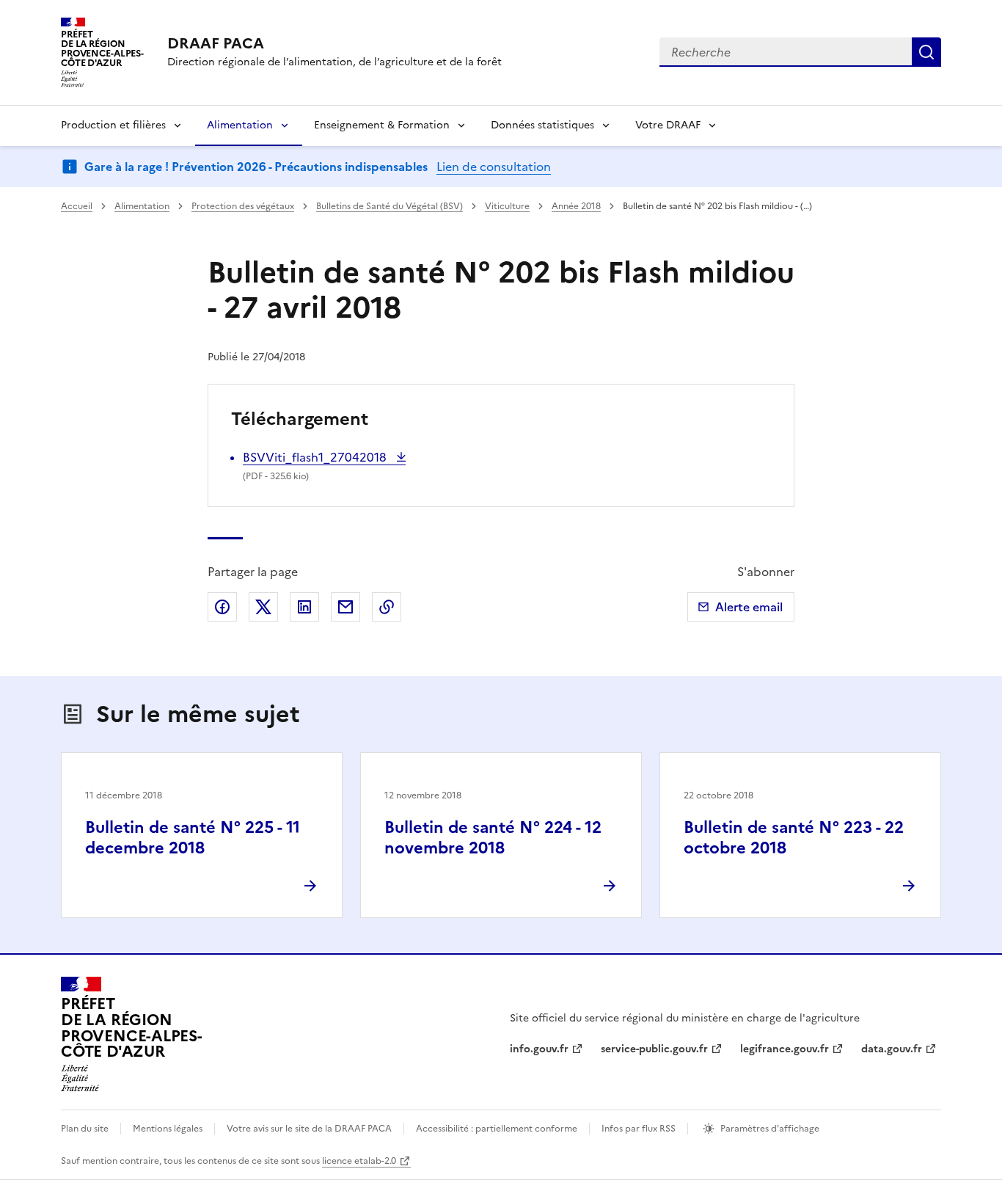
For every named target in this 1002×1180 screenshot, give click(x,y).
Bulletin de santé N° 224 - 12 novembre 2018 (492, 837)
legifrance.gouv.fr (784, 1049)
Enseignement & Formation (382, 125)
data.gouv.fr (891, 1049)
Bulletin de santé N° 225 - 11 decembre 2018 (192, 837)
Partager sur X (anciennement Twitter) (263, 607)
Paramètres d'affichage (769, 1128)
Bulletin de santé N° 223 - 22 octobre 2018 (794, 837)
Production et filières (113, 125)
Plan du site (85, 1128)
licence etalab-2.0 (359, 1161)
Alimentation (240, 125)
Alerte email (749, 607)
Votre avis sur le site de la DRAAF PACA (309, 1128)
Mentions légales (167, 1128)
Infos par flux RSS (638, 1128)
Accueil (76, 206)
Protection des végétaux (242, 206)
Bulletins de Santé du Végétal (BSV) (389, 206)
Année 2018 (576, 206)
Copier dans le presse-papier (386, 607)
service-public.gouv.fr (654, 1049)
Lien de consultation (493, 166)
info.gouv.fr (539, 1049)
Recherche (926, 52)
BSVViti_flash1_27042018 (316, 457)
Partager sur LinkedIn (304, 607)
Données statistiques (542, 125)
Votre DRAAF (668, 125)
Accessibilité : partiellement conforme (496, 1128)
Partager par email (345, 607)
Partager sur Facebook (222, 607)
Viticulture (507, 206)
